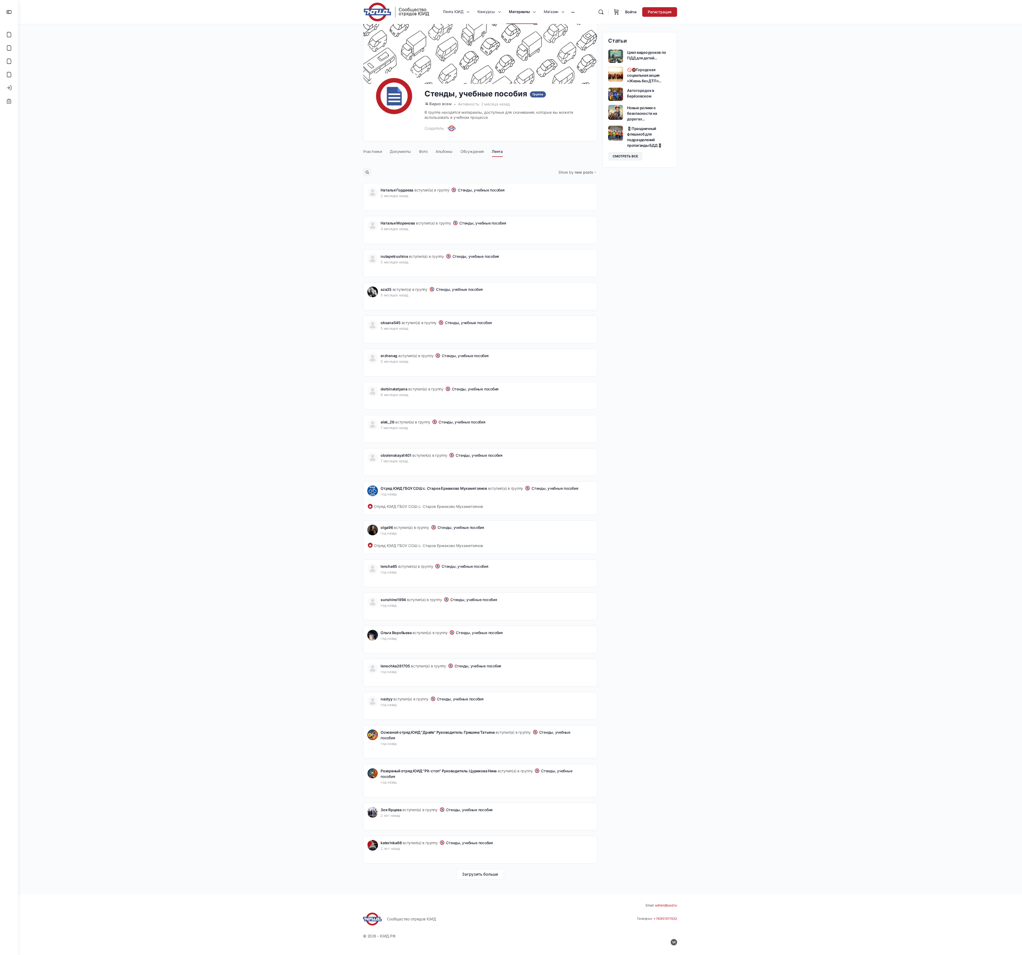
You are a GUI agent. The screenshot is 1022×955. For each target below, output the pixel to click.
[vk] (674, 942)
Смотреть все (625, 156)
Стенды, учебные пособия (481, 190)
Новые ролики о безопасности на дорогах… (642, 113)
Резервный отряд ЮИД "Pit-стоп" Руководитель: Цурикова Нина (439, 771)
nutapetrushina (394, 256)
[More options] (573, 12)
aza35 (386, 289)
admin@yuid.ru (666, 905)
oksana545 (391, 322)
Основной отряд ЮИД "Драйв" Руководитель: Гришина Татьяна (438, 732)
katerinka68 (391, 842)
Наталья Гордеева (397, 190)
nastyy (387, 699)
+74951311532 (665, 919)
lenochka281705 (395, 666)
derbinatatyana (394, 389)
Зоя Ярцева (391, 809)
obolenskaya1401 (396, 455)
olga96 (387, 527)
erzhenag (389, 355)
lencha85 (389, 566)
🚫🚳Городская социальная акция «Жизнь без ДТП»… (644, 75)
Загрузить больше (480, 874)
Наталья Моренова (398, 223)
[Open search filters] (367, 172)
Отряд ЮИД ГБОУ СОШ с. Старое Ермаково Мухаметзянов (434, 488)
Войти (630, 12)
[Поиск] (601, 12)
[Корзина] (616, 12)
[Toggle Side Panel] (9, 12)
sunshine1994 (393, 599)
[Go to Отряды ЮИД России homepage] (396, 11)
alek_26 (387, 422)
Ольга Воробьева (396, 632)
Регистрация (659, 12)
